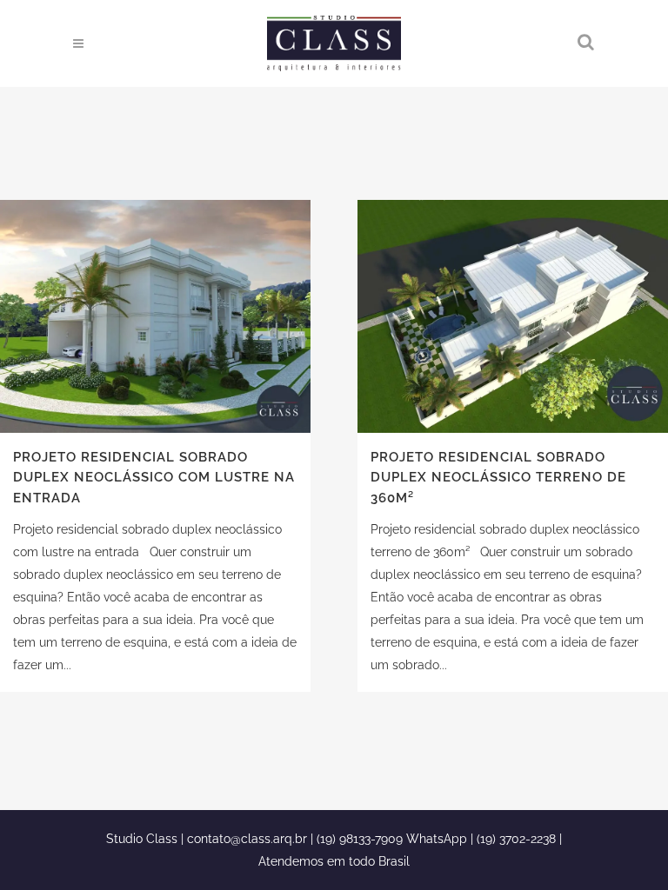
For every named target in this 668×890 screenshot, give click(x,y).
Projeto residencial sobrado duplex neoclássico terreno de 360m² (498, 477)
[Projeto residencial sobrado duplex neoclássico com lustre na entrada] (155, 316)
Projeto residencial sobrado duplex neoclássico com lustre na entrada (154, 477)
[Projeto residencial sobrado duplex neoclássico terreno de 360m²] (512, 316)
